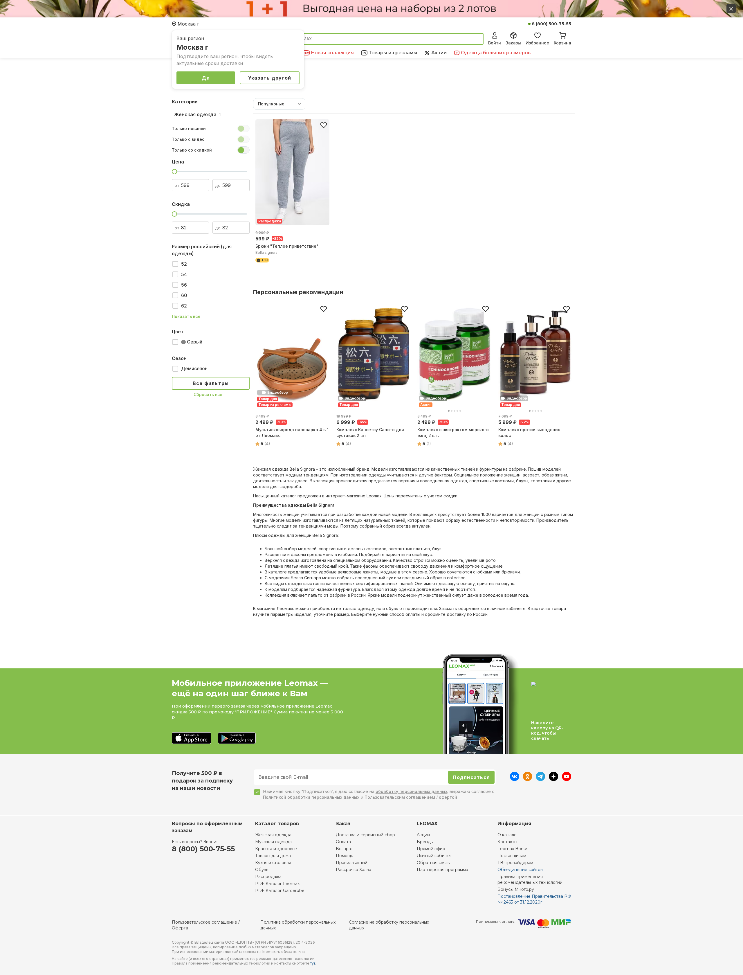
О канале (507, 834)
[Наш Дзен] (553, 779)
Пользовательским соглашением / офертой (411, 797)
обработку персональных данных (411, 791)
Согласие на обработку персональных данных (389, 925)
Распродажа (268, 876)
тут (312, 963)
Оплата (343, 841)
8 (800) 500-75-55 (551, 23)
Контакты (507, 841)
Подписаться (471, 777)
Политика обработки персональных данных (298, 925)
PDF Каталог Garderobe (279, 890)
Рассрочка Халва (353, 869)
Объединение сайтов (520, 869)
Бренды (425, 841)
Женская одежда (273, 834)
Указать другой (269, 78)
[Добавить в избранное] (323, 125)
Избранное (537, 42)
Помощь (344, 855)
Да (206, 78)
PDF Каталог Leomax (277, 883)
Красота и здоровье (276, 848)
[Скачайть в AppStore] (191, 738)
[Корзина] (562, 34)
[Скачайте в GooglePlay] (237, 738)
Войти (494, 42)
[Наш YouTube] (566, 779)
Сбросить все (208, 394)
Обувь (261, 869)
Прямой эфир (431, 848)
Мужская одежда (273, 841)
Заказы (513, 42)
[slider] (174, 171)
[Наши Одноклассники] (527, 779)
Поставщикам (511, 855)
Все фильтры (211, 383)
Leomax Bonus (512, 848)
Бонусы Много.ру (515, 889)
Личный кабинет (434, 855)
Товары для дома (273, 855)
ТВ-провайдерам (515, 862)
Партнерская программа (442, 869)
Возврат (344, 848)
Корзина (562, 42)
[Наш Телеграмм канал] (540, 779)
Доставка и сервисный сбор (365, 834)
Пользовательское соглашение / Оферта (206, 925)
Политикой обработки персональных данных (311, 797)
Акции (423, 834)
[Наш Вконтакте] (514, 779)
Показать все (186, 316)
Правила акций (351, 862)
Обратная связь (433, 862)
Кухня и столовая (273, 862)
